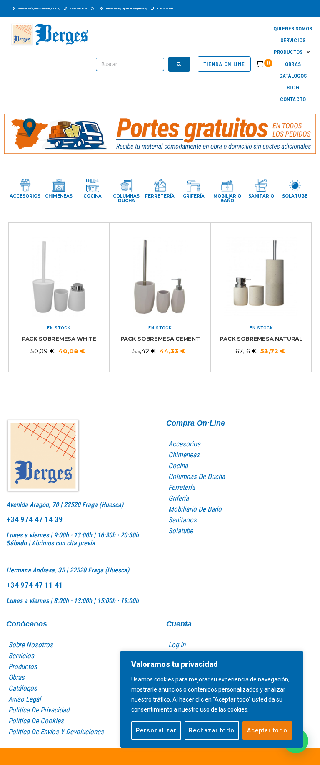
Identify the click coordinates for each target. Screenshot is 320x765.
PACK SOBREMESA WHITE (59, 338)
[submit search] (179, 64)
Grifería (194, 196)
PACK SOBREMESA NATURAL (261, 338)
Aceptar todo (267, 730)
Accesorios (25, 196)
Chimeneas (58, 196)
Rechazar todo (212, 730)
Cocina (92, 196)
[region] (211, 699)
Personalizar (156, 730)
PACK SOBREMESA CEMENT (160, 338)
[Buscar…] (130, 64)
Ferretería (160, 196)
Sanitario (261, 196)
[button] (293, 52)
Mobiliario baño (227, 198)
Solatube (295, 196)
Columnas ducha (126, 198)
